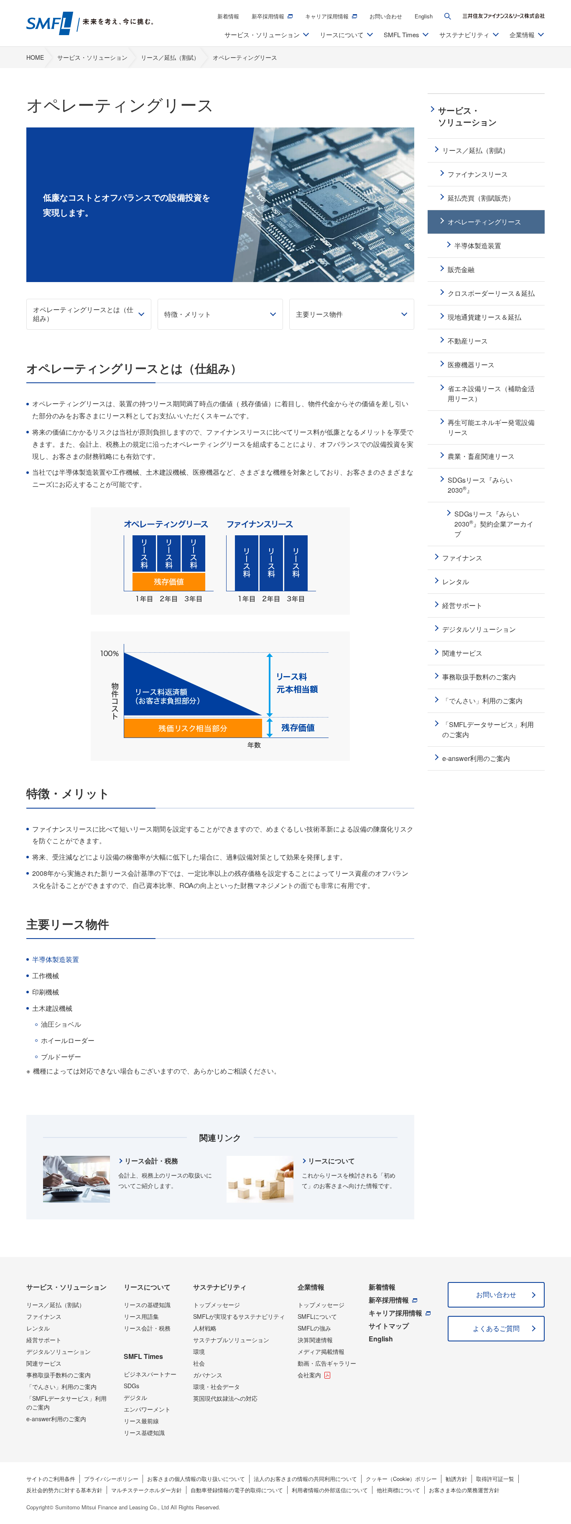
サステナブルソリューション (231, 1340)
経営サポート (43, 1340)
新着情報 (228, 16)
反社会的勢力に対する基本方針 (64, 1490)
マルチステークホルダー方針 (146, 1490)
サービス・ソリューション (66, 1287)
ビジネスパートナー (150, 1374)
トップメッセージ (216, 1304)
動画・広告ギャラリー (327, 1363)
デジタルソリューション (58, 1351)
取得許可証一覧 (495, 1479)
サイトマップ (389, 1326)
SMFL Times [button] (401, 34)
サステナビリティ (220, 1287)
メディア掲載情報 (321, 1351)
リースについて (147, 1287)
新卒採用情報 (268, 16)
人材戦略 (205, 1328)
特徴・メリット (187, 314)
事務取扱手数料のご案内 (58, 1375)
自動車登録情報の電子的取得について (237, 1490)
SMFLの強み (314, 1328)
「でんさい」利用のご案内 (61, 1386)
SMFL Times (143, 1356)
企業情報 (311, 1287)
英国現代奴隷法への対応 (225, 1398)
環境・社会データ (216, 1386)
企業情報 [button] (522, 34)
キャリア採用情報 (327, 16)
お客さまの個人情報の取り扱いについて (196, 1479)
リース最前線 (141, 1421)
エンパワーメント (147, 1409)
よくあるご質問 (496, 1328)
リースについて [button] (342, 34)
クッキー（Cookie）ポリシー (401, 1479)
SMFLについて (317, 1316)
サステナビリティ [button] (464, 34)
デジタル (135, 1397)
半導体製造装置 (55, 959)
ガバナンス (207, 1375)
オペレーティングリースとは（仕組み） (83, 314)
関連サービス (43, 1363)
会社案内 (309, 1375)
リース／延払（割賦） (55, 1304)
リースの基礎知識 (147, 1304)
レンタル (38, 1328)
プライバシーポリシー (111, 1479)
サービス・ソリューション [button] (262, 34)
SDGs (131, 1386)
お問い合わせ (386, 16)
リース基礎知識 (144, 1432)
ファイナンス (43, 1316)
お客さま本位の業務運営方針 (464, 1490)
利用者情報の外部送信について (330, 1490)
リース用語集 (141, 1316)
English (424, 16)
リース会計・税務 (147, 1328)
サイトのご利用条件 (50, 1479)
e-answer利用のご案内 (56, 1419)
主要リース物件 (319, 314)
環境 (199, 1351)
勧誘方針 (456, 1479)
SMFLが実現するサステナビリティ (239, 1316)
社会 (199, 1363)
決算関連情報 (315, 1340)
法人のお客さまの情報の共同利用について (305, 1479)
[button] (447, 16)
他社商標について (398, 1490)
